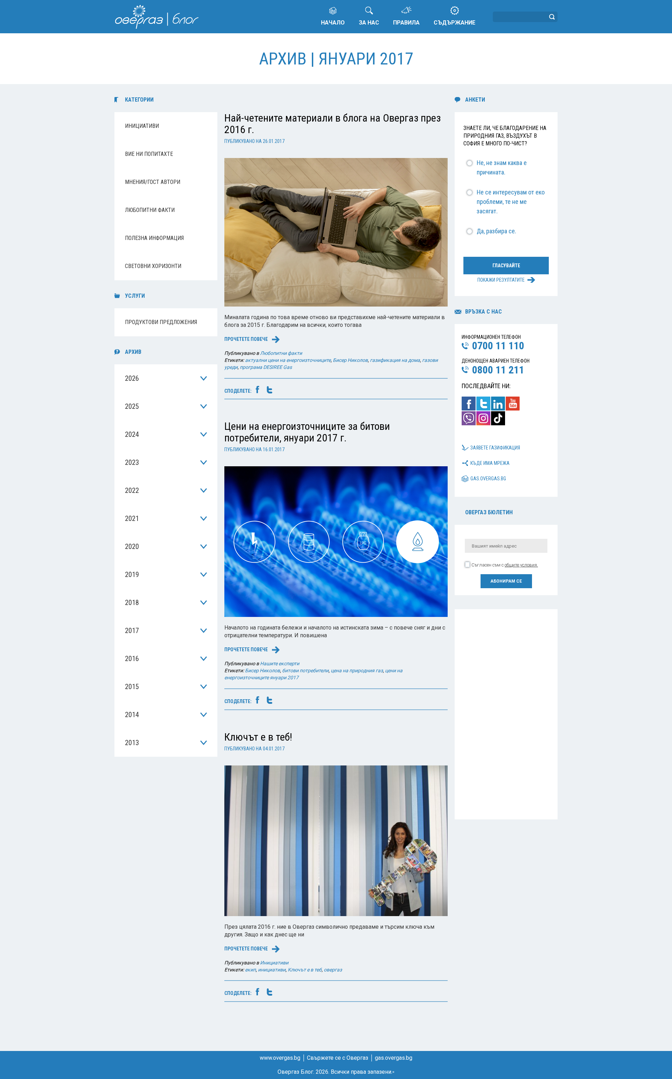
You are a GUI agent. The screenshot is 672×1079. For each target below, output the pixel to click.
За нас (369, 22)
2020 (132, 546)
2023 (132, 462)
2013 (132, 742)
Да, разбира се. (496, 231)
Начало (333, 22)
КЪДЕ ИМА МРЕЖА (490, 463)
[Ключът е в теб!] (336, 840)
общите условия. (521, 565)
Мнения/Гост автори (152, 182)
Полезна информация (154, 238)
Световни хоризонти (153, 266)
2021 (132, 518)
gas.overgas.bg (488, 478)
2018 (132, 602)
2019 (132, 574)
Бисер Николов (350, 360)
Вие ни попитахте (149, 154)
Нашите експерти (279, 663)
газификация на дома (395, 360)
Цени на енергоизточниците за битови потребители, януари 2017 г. (307, 432)
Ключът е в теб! (258, 737)
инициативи (272, 970)
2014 (132, 714)
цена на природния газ (357, 670)
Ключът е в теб (305, 970)
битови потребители (305, 670)
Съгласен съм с (504, 565)
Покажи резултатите (501, 280)
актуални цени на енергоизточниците (288, 360)
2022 (132, 490)
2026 (132, 378)
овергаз (333, 970)
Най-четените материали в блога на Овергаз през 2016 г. (332, 124)
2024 (132, 434)
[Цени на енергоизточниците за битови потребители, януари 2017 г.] (336, 541)
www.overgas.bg (280, 1057)
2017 (132, 630)
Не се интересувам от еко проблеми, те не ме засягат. (511, 201)
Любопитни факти (150, 210)
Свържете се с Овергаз (337, 1057)
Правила (406, 22)
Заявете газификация (495, 448)
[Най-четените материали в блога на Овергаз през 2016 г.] (336, 231)
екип (250, 970)
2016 (132, 658)
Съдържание (454, 22)
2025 (132, 406)
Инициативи (142, 126)
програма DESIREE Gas (266, 367)
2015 (132, 686)
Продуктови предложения (161, 322)
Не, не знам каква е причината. (502, 167)
